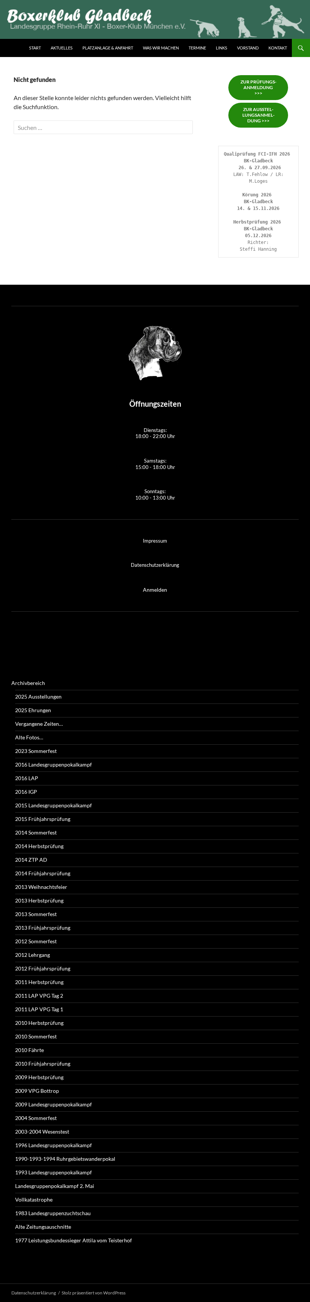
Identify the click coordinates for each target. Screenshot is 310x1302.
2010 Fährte (29, 1050)
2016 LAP (26, 778)
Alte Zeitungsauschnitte (43, 1226)
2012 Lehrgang (32, 955)
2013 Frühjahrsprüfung (42, 927)
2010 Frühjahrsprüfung (42, 1063)
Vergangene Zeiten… (39, 723)
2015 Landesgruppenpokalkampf (53, 805)
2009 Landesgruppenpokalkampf (53, 1104)
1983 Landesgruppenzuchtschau (53, 1213)
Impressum (155, 541)
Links (221, 47)
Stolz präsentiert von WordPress (94, 1293)
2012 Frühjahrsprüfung (42, 968)
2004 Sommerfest (36, 1118)
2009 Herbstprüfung (39, 1077)
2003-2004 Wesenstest (42, 1131)
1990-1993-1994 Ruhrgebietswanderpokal (65, 1158)
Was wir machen (161, 47)
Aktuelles (62, 47)
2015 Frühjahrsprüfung (42, 819)
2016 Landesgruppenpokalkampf (53, 764)
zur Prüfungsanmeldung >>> (258, 87)
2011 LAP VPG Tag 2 (39, 995)
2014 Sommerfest (36, 832)
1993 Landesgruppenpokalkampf (53, 1172)
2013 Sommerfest (36, 914)
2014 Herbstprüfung (39, 846)
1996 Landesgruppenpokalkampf (53, 1145)
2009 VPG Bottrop (37, 1091)
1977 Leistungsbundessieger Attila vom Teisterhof (73, 1240)
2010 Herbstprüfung (39, 1023)
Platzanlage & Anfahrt (107, 47)
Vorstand (248, 47)
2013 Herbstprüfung (39, 900)
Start (35, 47)
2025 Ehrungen (33, 710)
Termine (197, 47)
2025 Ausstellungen (38, 696)
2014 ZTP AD (31, 859)
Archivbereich (28, 683)
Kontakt (277, 47)
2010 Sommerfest (36, 1036)
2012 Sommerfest (36, 941)
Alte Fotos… (29, 737)
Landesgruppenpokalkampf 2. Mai (54, 1186)
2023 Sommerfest (36, 751)
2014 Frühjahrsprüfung (42, 873)
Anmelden (155, 589)
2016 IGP (26, 791)
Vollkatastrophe (34, 1199)
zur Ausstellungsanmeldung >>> (258, 114)
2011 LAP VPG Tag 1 (39, 1009)
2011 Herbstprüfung (39, 982)
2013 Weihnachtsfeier (41, 887)
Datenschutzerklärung (155, 565)
